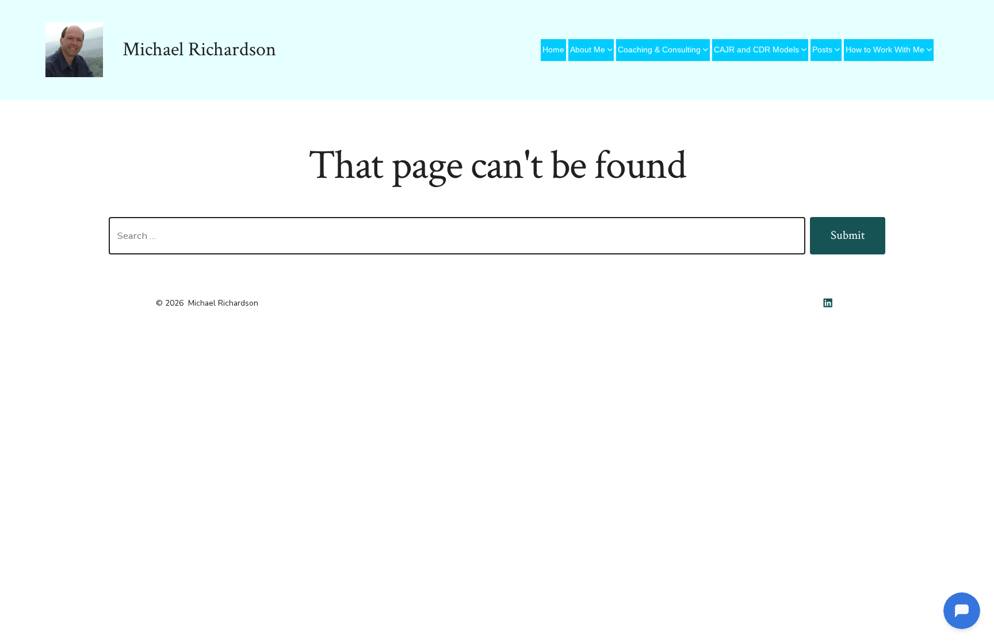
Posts (822, 49)
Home (553, 49)
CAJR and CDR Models (756, 49)
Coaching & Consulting (659, 49)
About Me (587, 49)
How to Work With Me (885, 49)
